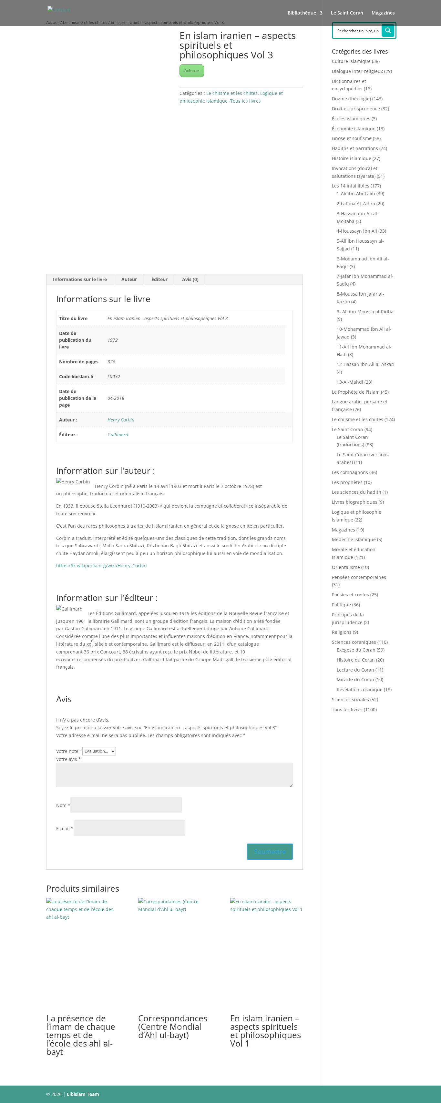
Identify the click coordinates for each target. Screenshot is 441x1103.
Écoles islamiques (351, 119)
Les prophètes (347, 482)
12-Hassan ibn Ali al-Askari (366, 364)
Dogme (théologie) (351, 99)
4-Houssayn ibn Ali (357, 231)
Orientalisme (346, 567)
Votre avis (68, 759)
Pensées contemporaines (359, 577)
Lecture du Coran (355, 670)
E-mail (65, 828)
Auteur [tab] (129, 279)
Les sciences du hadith (356, 492)
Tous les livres (245, 101)
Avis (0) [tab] (190, 279)
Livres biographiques (354, 502)
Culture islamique (351, 61)
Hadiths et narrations (355, 148)
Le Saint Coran (347, 13)
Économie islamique (353, 129)
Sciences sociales (350, 699)
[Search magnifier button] (388, 30)
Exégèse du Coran (356, 650)
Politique (341, 605)
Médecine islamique (354, 539)
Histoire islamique (351, 158)
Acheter (191, 70)
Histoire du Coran (356, 660)
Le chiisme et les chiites (232, 93)
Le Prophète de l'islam (356, 392)
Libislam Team (83, 1094)
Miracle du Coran (355, 679)
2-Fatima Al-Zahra (356, 203)
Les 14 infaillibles (350, 186)
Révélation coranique (360, 689)
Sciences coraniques (354, 642)
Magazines (383, 13)
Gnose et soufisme (352, 138)
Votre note (69, 751)
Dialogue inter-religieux (357, 71)
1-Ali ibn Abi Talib (356, 193)
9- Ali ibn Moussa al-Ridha (365, 312)
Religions (342, 632)
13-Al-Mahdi (350, 382)
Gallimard (118, 434)
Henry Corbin (121, 420)
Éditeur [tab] (159, 279)
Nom (63, 805)
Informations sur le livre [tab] (80, 279)
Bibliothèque (302, 13)
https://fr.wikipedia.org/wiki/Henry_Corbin (101, 565)
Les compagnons (350, 472)
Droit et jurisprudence (356, 109)
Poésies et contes (350, 595)
